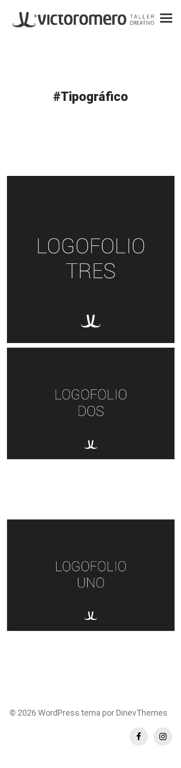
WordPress (58, 713)
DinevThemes (141, 713)
